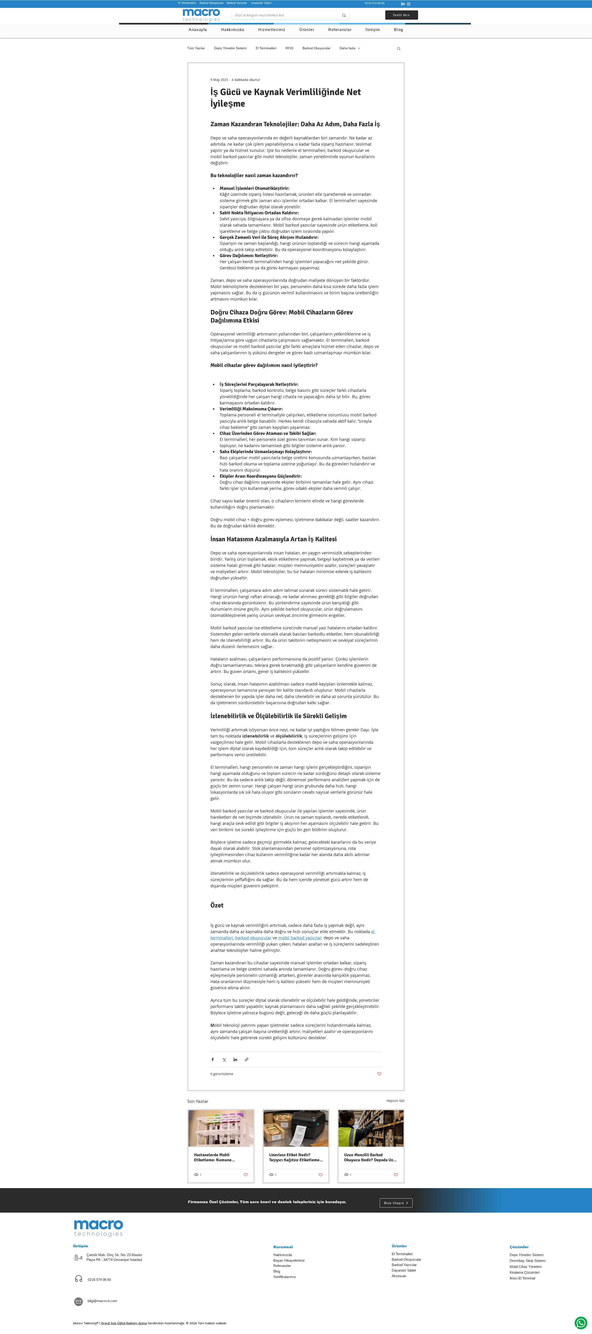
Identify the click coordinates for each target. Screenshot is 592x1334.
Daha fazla (347, 48)
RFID (289, 48)
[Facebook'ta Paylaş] (212, 1059)
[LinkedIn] (403, 4)
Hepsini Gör (395, 1100)
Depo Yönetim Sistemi (230, 48)
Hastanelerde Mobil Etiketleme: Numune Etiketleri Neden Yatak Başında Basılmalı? (214, 1157)
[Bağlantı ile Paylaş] (246, 1059)
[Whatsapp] (581, 1323)
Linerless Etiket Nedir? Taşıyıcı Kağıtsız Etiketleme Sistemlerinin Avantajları (294, 1157)
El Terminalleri (266, 48)
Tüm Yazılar (196, 48)
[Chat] (78, 1278)
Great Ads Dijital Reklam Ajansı (124, 1323)
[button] (401, 15)
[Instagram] (409, 4)
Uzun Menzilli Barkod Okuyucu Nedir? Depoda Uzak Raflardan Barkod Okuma (370, 1157)
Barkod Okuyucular (316, 48)
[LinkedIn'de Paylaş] (235, 1059)
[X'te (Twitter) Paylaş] (224, 1059)
